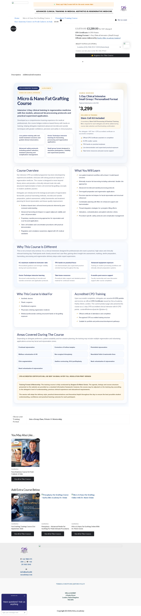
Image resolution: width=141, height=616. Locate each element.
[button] (51, 18)
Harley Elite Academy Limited (108, 38)
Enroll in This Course (53, 534)
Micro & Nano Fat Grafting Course (36, 18)
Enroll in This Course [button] (22, 479)
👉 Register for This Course (102, 55)
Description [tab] (16, 75)
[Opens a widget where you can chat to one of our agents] (14, 604)
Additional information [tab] (32, 75)
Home (17, 18)
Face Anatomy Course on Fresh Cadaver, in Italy (33, 22)
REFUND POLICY (79, 584)
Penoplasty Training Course (66, 18)
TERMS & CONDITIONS (64, 584)
